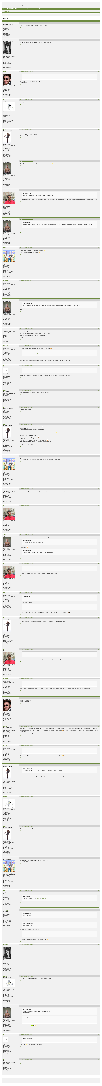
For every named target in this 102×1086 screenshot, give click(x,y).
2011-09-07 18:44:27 (29, 1034)
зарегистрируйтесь (45, 353)
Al (3, 407)
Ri (3, 365)
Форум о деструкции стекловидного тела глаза (15, 14)
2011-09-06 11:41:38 (29, 976)
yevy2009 (5, 910)
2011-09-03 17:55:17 (29, 505)
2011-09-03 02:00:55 (29, 345)
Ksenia (5, 129)
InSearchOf (5, 280)
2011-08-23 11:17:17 (29, 39)
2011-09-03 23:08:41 (29, 592)
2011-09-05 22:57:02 (29, 890)
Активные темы (7, 11)
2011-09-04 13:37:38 (29, 678)
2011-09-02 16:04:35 (29, 328)
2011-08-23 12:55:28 (29, 99)
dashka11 (5, 40)
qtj (3, 23)
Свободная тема (31, 14)
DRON (4, 247)
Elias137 (5, 726)
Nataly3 (5, 390)
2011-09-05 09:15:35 (29, 726)
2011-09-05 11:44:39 (29, 796)
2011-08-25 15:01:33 (29, 189)
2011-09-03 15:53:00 (29, 424)
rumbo (4, 71)
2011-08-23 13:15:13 (29, 129)
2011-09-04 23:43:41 (29, 697)
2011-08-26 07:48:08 (29, 247)
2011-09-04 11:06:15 (29, 649)
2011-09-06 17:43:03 (29, 1005)
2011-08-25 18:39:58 (29, 219)
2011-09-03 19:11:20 (29, 534)
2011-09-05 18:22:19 (29, 857)
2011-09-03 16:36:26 (29, 488)
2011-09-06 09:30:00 (29, 910)
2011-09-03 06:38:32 (29, 390)
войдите (38, 353)
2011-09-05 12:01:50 (29, 826)
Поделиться (22, 39)
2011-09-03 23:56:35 (29, 617)
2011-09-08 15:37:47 (29, 1059)
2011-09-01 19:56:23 (29, 280)
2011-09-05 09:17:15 (29, 745)
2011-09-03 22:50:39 (29, 563)
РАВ (4, 189)
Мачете (5, 99)
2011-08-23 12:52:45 (29, 71)
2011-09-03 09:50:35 (29, 407)
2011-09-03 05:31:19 (29, 365)
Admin (4, 161)
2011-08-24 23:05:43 (29, 161)
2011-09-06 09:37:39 (29, 944)
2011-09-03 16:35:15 (29, 455)
